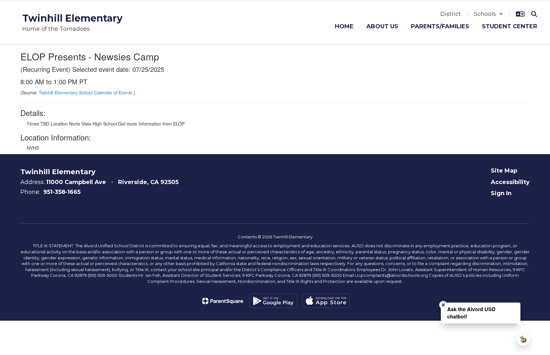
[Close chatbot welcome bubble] (443, 305)
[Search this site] (534, 14)
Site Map (504, 170)
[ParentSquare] (223, 301)
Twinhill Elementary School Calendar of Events (86, 92)
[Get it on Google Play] (273, 301)
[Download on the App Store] (326, 301)
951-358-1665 (62, 191)
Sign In (501, 193)
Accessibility (510, 182)
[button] (488, 13)
